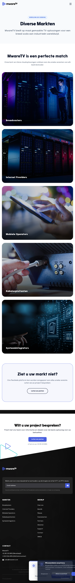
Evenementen (42, 517)
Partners (40, 521)
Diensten (40, 525)
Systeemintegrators (8, 521)
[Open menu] (70, 4)
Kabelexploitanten (8, 517)
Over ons (40, 505)
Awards (40, 509)
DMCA (40, 537)
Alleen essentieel (61, 574)
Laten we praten (37, 391)
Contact (40, 533)
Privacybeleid (6, 579)
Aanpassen (44, 574)
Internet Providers (8, 509)
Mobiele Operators (8, 513)
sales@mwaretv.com (11, 560)
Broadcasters (6, 505)
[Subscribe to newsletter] (67, 485)
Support (40, 529)
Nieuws (40, 513)
